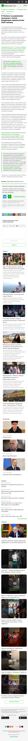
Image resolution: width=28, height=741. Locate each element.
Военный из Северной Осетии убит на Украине (12, 485)
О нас (2, 715)
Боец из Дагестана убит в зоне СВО (11, 516)
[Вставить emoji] (16, 226)
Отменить (14, 245)
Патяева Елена (7, 437)
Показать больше (14, 701)
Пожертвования (23, 715)
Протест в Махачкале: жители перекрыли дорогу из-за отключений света (13, 596)
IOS (23, 153)
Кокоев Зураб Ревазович (10, 456)
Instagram (11, 167)
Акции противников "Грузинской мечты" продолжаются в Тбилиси (12, 404)
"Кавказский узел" (5, 47)
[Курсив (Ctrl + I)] (7, 226)
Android (20, 153)
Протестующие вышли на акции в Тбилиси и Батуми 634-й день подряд (13, 267)
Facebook (5, 167)
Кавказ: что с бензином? (9, 9)
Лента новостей (10, 11)
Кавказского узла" (15, 61)
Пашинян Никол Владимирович (12, 474)
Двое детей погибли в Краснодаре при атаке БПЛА (12, 510)
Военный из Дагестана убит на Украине (12, 498)
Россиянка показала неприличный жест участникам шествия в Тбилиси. (12, 696)
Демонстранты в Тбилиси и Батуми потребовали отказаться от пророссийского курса (13, 377)
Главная (3, 11)
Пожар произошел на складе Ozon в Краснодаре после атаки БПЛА (11, 504)
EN (4, 1)
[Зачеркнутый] (13, 226)
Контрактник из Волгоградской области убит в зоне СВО (12, 492)
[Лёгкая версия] (7, 1)
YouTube (19, 170)
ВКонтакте (17, 167)
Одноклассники (7, 168)
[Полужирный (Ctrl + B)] (4, 226)
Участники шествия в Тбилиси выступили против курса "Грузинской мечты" (14, 320)
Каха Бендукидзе (5, 132)
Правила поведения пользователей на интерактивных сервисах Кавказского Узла (14, 731)
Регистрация (14, 240)
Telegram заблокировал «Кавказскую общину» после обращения (11, 649)
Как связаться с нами (11, 715)
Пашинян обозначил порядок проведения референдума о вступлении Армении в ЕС (13, 541)
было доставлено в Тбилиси (12, 136)
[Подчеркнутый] (10, 226)
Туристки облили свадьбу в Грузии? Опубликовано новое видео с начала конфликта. (11, 621)
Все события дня (22, 518)
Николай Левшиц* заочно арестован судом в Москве (13, 295)
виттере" (14, 66)
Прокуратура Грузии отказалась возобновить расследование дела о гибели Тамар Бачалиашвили (13, 346)
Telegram (17, 160)
